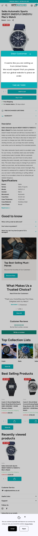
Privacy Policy (29, 524)
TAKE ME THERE (19, 85)
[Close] (30, 517)
